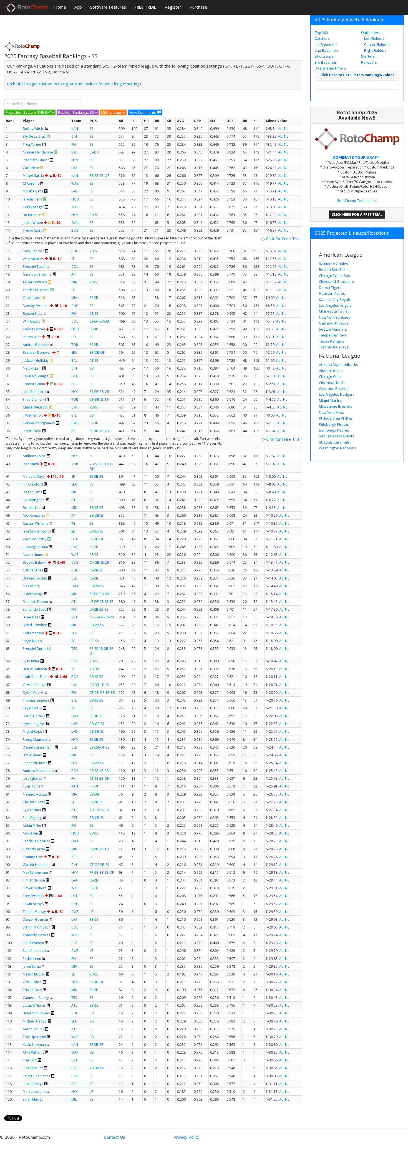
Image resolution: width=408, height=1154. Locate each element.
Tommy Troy (33, 857)
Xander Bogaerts (36, 290)
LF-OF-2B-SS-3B (102, 601)
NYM (75, 160)
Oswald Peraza (34, 684)
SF (73, 258)
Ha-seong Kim (34, 499)
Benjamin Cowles (36, 1013)
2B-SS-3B (97, 676)
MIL (74, 492)
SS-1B (94, 888)
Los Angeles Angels (335, 305)
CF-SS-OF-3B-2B (102, 617)
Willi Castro (32, 321)
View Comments (142, 112)
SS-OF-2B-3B (99, 321)
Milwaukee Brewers (335, 406)
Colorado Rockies (333, 388)
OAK (74, 222)
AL (280, 128)
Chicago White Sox (334, 275)
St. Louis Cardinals (334, 442)
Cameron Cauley (36, 997)
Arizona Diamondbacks (338, 364)
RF (91, 958)
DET (74, 376)
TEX (74, 207)
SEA (74, 352)
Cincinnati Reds (332, 382)
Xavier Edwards (35, 282)
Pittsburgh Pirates (334, 424)
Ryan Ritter (31, 661)
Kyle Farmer (32, 810)
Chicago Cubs (330, 376)
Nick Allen (30, 833)
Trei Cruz (30, 1060)
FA (73, 778)
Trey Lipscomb (34, 1036)
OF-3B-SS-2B (99, 562)
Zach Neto (31, 167)
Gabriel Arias (33, 570)
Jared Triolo (32, 431)
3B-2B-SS (97, 515)
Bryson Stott (32, 313)
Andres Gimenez (36, 344)
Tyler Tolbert (33, 786)
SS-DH (94, 152)
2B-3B (94, 669)
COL (74, 266)
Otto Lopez (32, 297)
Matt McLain (32, 368)
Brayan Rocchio (35, 578)
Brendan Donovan (37, 352)
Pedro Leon (32, 958)
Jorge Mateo (32, 640)
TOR (74, 344)
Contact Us (114, 1137)
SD (73, 290)
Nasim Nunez (33, 554)
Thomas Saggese (36, 700)
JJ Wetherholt (33, 415)
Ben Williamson (35, 669)
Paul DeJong (32, 817)
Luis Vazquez (33, 1068)
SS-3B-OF (97, 539)
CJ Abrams (31, 183)
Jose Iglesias (32, 778)
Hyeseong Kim (34, 723)
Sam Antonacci (34, 950)
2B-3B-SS (97, 731)
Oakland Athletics (333, 323)
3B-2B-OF (97, 352)
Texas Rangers (331, 341)
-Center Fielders (376, 44)
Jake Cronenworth (37, 531)
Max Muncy (31, 586)
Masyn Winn (32, 337)
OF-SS (94, 640)
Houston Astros (332, 293)
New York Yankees (334, 317)
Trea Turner (32, 144)
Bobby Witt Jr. (33, 128)
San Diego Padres (334, 430)
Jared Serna (32, 966)
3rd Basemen (326, 62)
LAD (74, 191)
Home (60, 7)
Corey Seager (33, 207)
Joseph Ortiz (32, 492)
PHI (74, 144)
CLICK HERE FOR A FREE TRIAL (357, 214)
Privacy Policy (186, 1137)
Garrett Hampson (37, 864)
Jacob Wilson (33, 222)
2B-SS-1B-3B (99, 770)
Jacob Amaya (33, 1083)
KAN (74, 128)
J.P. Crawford (33, 484)
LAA (74, 167)
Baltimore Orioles (333, 263)
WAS (74, 183)
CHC (74, 251)
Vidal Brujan (32, 982)
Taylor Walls (32, 708)
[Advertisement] (105, 26)
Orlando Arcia (34, 849)
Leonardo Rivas (35, 763)
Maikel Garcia (33, 175)
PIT (73, 384)
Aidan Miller (32, 825)
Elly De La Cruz (34, 136)
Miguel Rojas (32, 731)
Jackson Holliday (36, 360)
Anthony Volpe (34, 456)
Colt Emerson (33, 633)
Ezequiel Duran (34, 648)
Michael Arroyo (35, 1021)
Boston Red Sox (332, 269)
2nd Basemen (326, 50)
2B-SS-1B (97, 531)
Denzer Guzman (35, 919)
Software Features (108, 7)
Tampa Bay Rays (333, 335)
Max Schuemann (35, 872)
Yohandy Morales (36, 935)
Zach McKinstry (34, 539)
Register (173, 7)
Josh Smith (31, 464)
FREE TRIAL (145, 7)
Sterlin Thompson (37, 927)
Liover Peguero (35, 888)
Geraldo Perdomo (37, 274)
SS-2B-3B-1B (99, 849)
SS (91, 128)
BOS (74, 230)
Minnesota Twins (333, 311)
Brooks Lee (32, 507)
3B (92, 1013)
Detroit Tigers (330, 287)
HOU (75, 199)
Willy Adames (33, 258)
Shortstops (324, 56)
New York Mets (331, 412)
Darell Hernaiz (34, 716)
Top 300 (321, 32)
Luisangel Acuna (35, 546)
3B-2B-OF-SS (99, 747)
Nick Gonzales (34, 515)
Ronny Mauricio (35, 739)
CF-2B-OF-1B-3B (102, 692)
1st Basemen (326, 44)
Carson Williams (35, 523)
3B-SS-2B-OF (99, 175)
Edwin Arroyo (33, 904)
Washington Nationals (337, 447)
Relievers (369, 62)
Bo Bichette (32, 214)
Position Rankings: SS (76, 112)
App (78, 7)
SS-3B (94, 329)
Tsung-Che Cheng (36, 1076)
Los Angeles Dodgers (336, 394)
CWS (74, 407)
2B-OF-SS (97, 723)
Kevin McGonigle (36, 376)
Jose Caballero (34, 391)
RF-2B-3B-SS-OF (102, 872)
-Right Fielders (374, 50)
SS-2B (94, 297)
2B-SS (94, 251)
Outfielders (370, 32)
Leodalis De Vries (36, 841)
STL (74, 337)
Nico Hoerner (33, 251)
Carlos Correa (34, 329)
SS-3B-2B (97, 476)
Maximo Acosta (35, 794)
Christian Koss (34, 802)
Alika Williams (33, 1052)
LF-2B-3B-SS (99, 609)
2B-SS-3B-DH (100, 778)
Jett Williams (32, 755)
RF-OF (94, 786)
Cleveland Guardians (337, 281)
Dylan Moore (33, 692)
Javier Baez (31, 617)
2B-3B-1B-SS (99, 684)
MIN (74, 507)
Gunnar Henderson (38, 152)
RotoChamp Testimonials (357, 200)
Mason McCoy (34, 974)
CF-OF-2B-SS (99, 864)
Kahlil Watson (33, 942)
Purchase (198, 7)
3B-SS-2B (97, 507)
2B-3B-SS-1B (99, 399)
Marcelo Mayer (34, 476)
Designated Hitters (330, 68)
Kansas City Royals (335, 299)
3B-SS (94, 214)
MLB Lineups (112, 112)
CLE (74, 578)
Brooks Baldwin (35, 562)
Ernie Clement (33, 399)
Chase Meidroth (35, 407)
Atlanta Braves (331, 370)
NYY (74, 391)
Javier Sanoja (33, 593)
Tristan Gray (32, 989)
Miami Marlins (330, 400)
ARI (73, 274)
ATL (74, 499)
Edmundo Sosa (34, 609)
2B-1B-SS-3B (99, 810)
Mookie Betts (33, 191)
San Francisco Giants (336, 436)
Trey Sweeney (33, 895)
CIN (74, 136)
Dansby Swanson (36, 305)
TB (73, 523)
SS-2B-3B (97, 570)
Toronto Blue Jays (333, 347)
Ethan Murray (33, 1099)
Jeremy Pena (32, 199)
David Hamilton (35, 625)
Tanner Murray (34, 911)
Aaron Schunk (33, 1029)
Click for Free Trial (282, 238)
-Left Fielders (373, 38)
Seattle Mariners (333, 329)
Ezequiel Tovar (34, 266)
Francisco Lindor (36, 160)
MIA (74, 282)
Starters (368, 56)
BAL (74, 152)
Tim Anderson (34, 880)
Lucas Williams (34, 1005)
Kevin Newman (34, 1044)
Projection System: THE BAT (29, 112)
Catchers (322, 38)
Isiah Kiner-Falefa (36, 676)
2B (92, 368)
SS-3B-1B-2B (99, 431)
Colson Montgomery (39, 423)
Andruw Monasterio (38, 770)
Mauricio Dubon (35, 601)
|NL (285, 128)
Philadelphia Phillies (336, 418)
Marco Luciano (34, 1091)
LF (91, 857)
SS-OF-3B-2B (99, 391)
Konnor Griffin (34, 384)
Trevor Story (32, 230)
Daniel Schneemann (38, 747)
